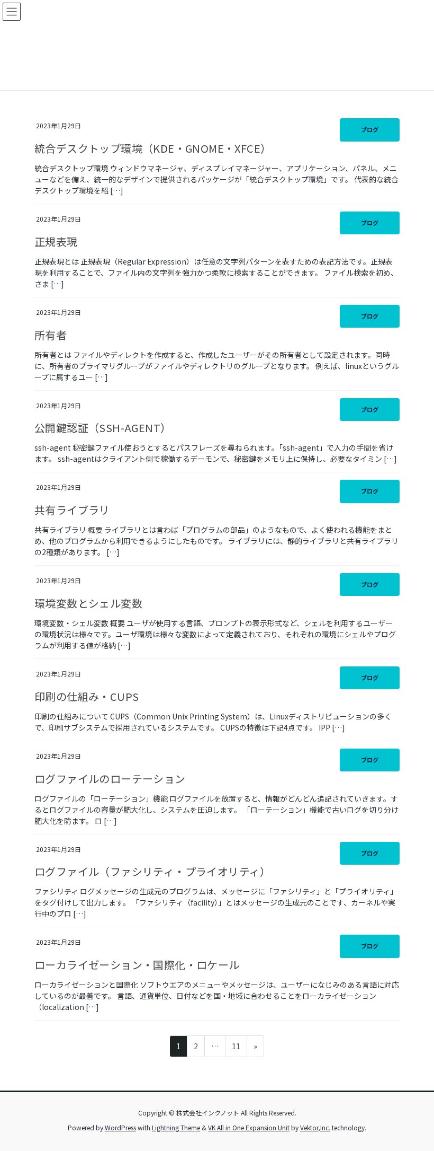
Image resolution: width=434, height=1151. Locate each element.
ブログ (369, 129)
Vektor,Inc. (315, 1127)
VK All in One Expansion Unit (249, 1127)
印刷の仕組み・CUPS (86, 696)
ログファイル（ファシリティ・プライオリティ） (152, 871)
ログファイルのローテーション (110, 778)
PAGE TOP (413, 1107)
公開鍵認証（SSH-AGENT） (102, 427)
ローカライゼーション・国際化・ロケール (137, 964)
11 (235, 1048)
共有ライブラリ (72, 509)
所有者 (50, 334)
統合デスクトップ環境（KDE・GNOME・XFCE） (152, 148)
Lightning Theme (176, 1127)
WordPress (120, 1127)
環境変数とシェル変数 (88, 603)
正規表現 (56, 241)
